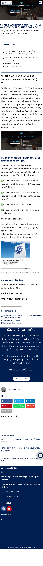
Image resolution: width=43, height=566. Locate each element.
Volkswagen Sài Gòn (12, 63)
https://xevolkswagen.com (14, 298)
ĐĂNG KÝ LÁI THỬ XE (13, 66)
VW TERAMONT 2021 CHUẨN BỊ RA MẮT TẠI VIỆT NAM (20, 439)
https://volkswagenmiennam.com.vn (18, 234)
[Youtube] (9, 508)
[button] (6, 3)
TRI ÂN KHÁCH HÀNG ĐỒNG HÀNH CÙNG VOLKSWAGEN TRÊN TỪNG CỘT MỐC (19, 52)
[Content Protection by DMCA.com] (6, 515)
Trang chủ (4, 31)
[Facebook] (3, 508)
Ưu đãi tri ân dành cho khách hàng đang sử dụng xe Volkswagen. (22, 58)
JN (35, 547)
